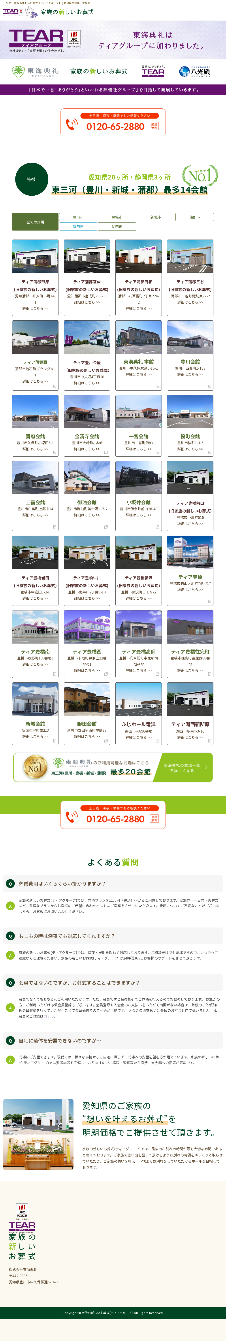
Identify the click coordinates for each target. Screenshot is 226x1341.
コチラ (48, 1016)
